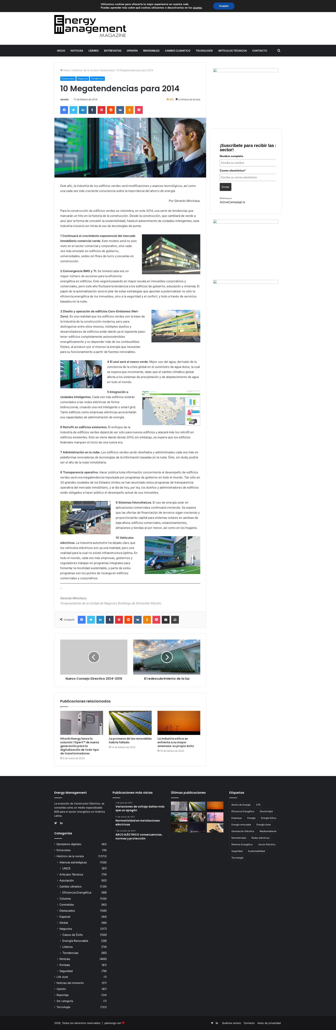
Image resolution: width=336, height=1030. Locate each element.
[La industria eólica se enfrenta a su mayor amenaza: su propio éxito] (179, 723)
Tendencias (97, 78)
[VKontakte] (120, 110)
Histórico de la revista (85, 70)
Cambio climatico (177, 50)
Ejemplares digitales (69, 844)
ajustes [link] (197, 8)
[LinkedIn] (83, 110)
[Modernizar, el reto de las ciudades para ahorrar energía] (179, 827)
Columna (65, 898)
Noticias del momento (70, 982)
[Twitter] (73, 110)
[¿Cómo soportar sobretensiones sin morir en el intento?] (197, 827)
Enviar (225, 186)
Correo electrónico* (232, 170)
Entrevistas (112, 50)
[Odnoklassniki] (129, 110)
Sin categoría (65, 1001)
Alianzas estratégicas (73, 862)
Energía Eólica (268, 817)
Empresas (236, 817)
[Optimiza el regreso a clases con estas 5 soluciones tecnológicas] (215, 827)
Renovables (151, 50)
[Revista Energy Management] (90, 26)
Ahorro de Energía (241, 804)
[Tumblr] (92, 110)
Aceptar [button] (224, 6)
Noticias (77, 50)
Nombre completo (231, 156)
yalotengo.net (112, 1023)
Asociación (67, 880)
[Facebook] (64, 110)
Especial (65, 916)
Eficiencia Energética (76, 892)
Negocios (83, 78)
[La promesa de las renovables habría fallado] (130, 723)
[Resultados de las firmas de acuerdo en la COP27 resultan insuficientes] (197, 817)
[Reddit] (111, 110)
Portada (65, 965)
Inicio (61, 50)
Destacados (107, 70)
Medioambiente (268, 831)
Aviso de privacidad (269, 1023)
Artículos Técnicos (232, 50)
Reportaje (63, 995)
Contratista (67, 904)
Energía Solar (263, 824)
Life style (62, 976)
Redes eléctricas (260, 837)
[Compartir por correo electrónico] (166, 620)
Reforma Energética (242, 844)
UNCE (66, 868)
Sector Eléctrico (267, 844)
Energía (251, 817)
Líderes (93, 50)
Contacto (259, 50)
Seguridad (66, 971)
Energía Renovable (75, 941)
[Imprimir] (175, 620)
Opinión (132, 50)
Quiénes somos (231, 1023)
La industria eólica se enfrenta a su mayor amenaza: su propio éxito (176, 742)
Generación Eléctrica (242, 831)
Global (64, 922)
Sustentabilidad (256, 851)
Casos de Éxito (72, 935)
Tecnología (204, 50)
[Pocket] (139, 110)
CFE (258, 804)
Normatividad (238, 837)
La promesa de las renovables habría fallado (130, 740)
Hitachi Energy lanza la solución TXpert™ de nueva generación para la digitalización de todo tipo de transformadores (79, 746)
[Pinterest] (101, 110)
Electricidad (266, 811)
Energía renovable (241, 824)
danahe (64, 99)
